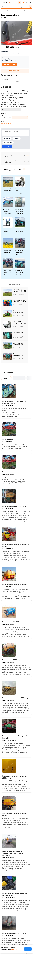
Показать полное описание (10, 110)
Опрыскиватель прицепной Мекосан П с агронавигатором (19, 312)
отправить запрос (6, 123)
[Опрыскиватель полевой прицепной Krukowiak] (9, 732)
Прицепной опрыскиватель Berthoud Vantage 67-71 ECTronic (7, 210)
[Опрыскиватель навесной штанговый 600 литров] (9, 810)
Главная (3, 11)
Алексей (4, 51)
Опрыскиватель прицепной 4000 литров (16, 698)
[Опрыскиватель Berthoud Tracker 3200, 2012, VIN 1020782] (9, 397)
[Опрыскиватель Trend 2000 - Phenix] (9, 929)
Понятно (28, 949)
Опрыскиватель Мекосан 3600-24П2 (19, 290)
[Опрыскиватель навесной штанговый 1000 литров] (9, 580)
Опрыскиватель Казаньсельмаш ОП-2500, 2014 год (19, 344)
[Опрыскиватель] (9, 436)
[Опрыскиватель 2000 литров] (9, 656)
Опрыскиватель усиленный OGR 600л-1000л (18, 355)
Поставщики (19, 378)
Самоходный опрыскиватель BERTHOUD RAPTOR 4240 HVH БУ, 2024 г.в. (19, 210)
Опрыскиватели (17, 11)
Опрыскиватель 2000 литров (12, 660)
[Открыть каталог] (19, 2)
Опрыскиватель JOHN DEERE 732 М (14, 506)
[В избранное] (28, 15)
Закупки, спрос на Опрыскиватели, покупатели (14, 161)
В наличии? (16, 139)
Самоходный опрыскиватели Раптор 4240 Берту (20, 230)
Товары (9, 11)
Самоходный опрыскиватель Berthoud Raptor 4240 (7, 251)
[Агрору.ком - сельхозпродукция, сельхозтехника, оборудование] (6, 2)
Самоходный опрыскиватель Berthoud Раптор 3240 (7, 230)
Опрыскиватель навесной (18, 333)
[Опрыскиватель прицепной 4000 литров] (9, 694)
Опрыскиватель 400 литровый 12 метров (19, 301)
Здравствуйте (7, 139)
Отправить (7, 146)
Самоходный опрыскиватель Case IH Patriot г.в (19, 251)
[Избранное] (27, 2)
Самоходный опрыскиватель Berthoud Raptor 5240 (7, 190)
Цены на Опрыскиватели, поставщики (11, 155)
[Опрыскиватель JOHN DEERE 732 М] (9, 502)
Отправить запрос (15, 71)
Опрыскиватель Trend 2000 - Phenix (14, 933)
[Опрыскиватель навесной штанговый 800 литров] (9, 540)
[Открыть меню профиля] (30, 2)
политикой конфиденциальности (9, 950)
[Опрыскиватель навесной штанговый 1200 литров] (9, 772)
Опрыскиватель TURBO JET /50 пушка (20, 190)
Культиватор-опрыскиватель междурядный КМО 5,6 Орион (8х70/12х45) (12, 853)
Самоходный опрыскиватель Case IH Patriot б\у (7, 271)
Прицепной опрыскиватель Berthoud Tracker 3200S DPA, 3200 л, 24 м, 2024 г (19, 271)
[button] (30, 6)
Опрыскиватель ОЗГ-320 (10, 622)
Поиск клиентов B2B (14, 284)
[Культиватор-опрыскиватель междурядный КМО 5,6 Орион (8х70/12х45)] (9, 847)
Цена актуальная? (8, 142)
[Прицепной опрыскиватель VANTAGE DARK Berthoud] (9, 889)
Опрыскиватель (7, 439)
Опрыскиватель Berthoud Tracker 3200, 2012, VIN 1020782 (15, 402)
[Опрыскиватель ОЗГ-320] (9, 618)
